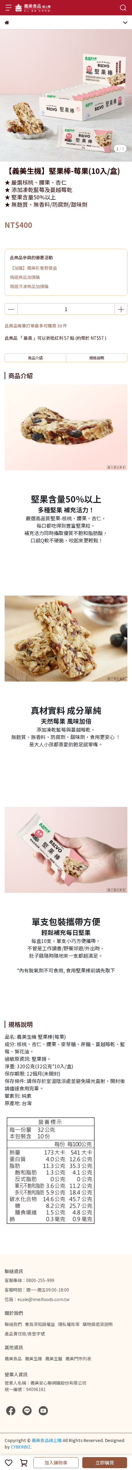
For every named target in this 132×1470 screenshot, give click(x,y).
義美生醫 (53, 1358)
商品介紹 (35, 357)
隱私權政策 (69, 1324)
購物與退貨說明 (98, 1324)
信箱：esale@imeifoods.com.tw (37, 1299)
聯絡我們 (13, 1324)
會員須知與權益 (40, 1324)
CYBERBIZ (21, 1447)
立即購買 (104, 1462)
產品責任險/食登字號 (25, 1334)
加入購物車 (56, 1462)
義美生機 (33, 1358)
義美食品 (13, 1358)
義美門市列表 (78, 1358)
